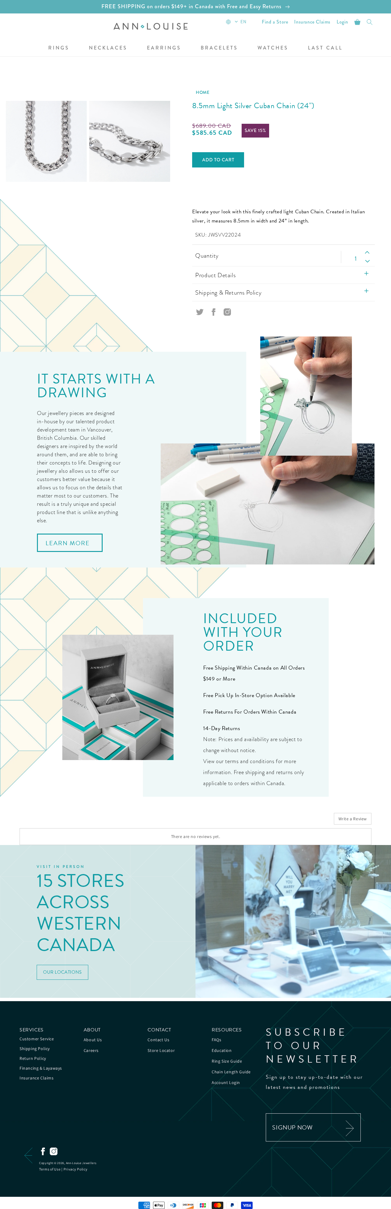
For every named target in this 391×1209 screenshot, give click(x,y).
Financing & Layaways (41, 1068)
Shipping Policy (35, 1048)
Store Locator (161, 1050)
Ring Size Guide (227, 1061)
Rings (58, 48)
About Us (93, 1039)
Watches (273, 48)
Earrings (164, 48)
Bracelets (219, 48)
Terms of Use (49, 1169)
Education (222, 1050)
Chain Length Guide (231, 1072)
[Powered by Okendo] (47, 821)
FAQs (216, 1039)
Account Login (226, 1082)
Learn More (68, 543)
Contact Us (158, 1039)
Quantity (206, 255)
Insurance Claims (37, 1078)
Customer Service (37, 1039)
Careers (91, 1050)
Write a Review (352, 818)
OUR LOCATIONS (62, 972)
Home (202, 92)
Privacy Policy (76, 1169)
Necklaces (108, 48)
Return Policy (33, 1058)
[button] (58, 48)
